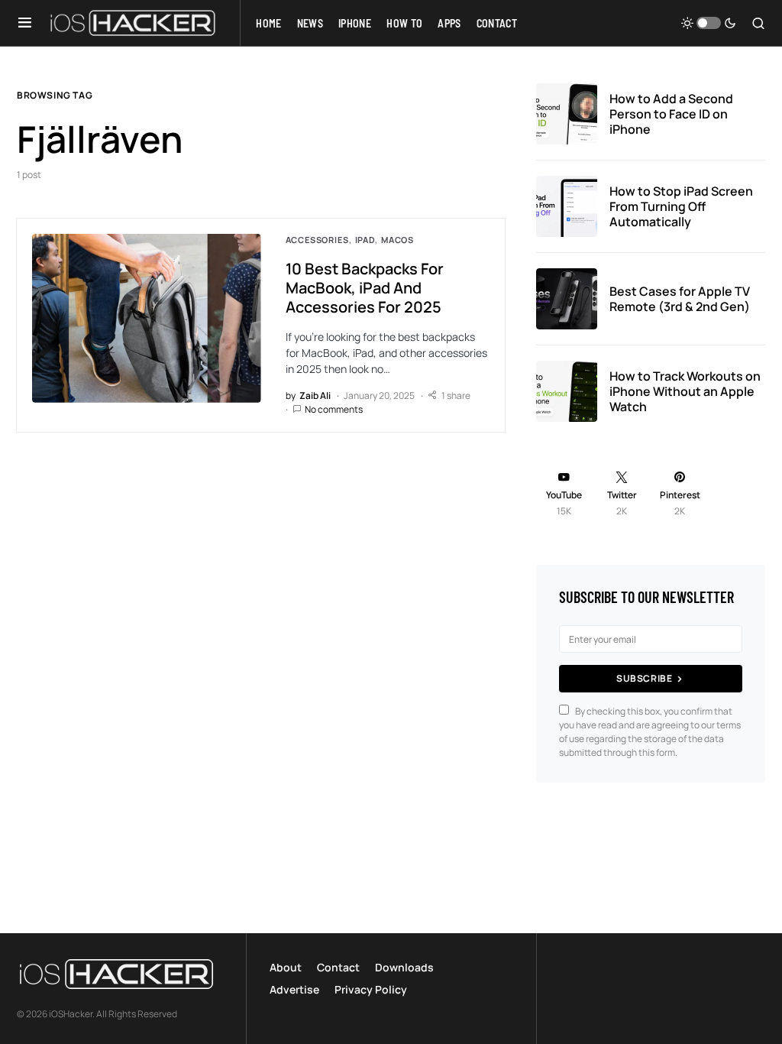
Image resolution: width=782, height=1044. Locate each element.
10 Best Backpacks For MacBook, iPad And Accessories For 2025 (365, 287)
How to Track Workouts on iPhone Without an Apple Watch (685, 391)
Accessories (317, 239)
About (286, 967)
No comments (334, 409)
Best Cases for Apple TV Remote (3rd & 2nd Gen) (679, 299)
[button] (25, 23)
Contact (338, 967)
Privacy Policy (370, 989)
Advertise (294, 989)
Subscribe (644, 678)
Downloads (404, 967)
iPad (365, 239)
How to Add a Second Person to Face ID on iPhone (671, 114)
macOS (397, 239)
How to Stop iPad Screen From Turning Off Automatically (681, 206)
